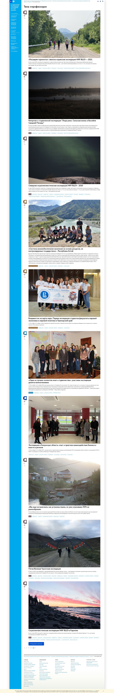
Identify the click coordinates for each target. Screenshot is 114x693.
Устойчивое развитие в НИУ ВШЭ (29, 664)
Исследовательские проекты (60, 663)
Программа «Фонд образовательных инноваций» (59, 656)
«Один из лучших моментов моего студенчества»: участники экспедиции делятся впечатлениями (59, 381)
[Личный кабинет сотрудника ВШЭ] (100, 1)
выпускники (54, 575)
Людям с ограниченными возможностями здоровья (28, 682)
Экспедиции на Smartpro (14, 44)
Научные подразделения (59, 661)
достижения (34, 194)
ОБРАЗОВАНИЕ (42, 659)
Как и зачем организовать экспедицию (13, 37)
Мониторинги (57, 664)
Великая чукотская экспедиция (46, 578)
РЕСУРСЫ (73, 659)
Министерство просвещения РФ (92, 664)
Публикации (73, 670)
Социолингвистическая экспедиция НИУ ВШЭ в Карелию (53, 630)
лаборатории (56, 516)
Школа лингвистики (67, 196)
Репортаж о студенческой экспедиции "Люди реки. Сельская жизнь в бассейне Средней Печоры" (62, 121)
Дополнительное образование (44, 672)
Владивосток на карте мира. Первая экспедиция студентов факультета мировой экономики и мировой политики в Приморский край (62, 319)
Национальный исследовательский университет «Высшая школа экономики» (37, 656)
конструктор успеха (47, 575)
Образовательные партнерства (44, 676)
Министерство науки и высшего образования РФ (92, 662)
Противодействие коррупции (29, 673)
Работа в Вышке (26, 686)
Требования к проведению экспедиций (13, 23)
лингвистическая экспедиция (69, 68)
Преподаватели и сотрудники (29, 666)
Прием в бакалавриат (43, 666)
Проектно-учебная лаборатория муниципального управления (71, 133)
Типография (73, 666)
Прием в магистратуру (43, 669)
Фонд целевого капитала (28, 672)
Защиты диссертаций (58, 667)
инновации (76, 194)
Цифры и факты (26, 661)
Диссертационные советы (59, 666)
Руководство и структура (28, 663)
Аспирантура (41, 670)
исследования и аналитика (59, 194)
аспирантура (70, 454)
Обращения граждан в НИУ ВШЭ (29, 670)
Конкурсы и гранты (58, 670)
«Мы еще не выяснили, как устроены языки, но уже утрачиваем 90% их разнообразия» (58, 508)
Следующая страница (36, 644)
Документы (13, 34)
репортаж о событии (46, 68)
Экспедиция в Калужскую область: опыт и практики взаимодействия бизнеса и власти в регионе (62, 446)
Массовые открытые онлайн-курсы (92, 665)
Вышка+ (40, 667)
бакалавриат (54, 68)
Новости (91, 656)
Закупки (25, 669)
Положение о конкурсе (14, 20)
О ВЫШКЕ (26, 659)
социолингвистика (60, 196)
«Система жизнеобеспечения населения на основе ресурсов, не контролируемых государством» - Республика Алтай (55, 249)
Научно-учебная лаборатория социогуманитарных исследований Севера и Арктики (83, 68)
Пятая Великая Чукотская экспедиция (44, 568)
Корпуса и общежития (27, 667)
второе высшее (63, 454)
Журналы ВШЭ (73, 669)
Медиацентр (73, 667)
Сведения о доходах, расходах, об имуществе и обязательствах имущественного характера (30, 676)
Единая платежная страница (28, 684)
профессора (34, 68)
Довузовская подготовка (43, 663)
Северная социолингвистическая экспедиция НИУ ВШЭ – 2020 (55, 185)
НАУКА (56, 659)
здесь (76, 690)
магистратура (60, 68)
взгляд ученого (81, 575)
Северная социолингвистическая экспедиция (48, 196)
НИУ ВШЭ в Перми (56, 392)
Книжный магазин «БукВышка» (76, 664)
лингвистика (62, 516)
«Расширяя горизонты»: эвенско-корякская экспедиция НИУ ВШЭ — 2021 (60, 59)
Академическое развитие (59, 669)
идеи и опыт (40, 194)
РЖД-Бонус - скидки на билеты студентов (14, 47)
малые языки (67, 578)
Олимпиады (41, 664)
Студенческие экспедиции (14, 16)
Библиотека (13, 40)
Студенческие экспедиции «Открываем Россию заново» (79, 656)
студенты (40, 68)
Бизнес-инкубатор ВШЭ (43, 675)
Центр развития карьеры (43, 673)
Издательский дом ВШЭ (75, 663)
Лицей (40, 661)
